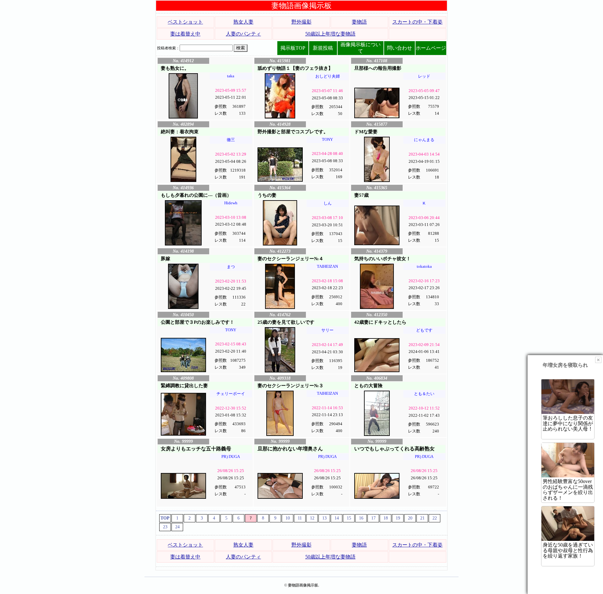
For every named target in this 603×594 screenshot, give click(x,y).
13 (324, 518)
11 (300, 518)
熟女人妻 (243, 22)
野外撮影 (301, 22)
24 (177, 527)
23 (165, 527)
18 (385, 518)
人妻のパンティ (243, 33)
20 (410, 518)
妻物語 (359, 22)
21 (422, 518)
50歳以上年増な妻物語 (330, 33)
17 (373, 518)
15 (349, 518)
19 (398, 518)
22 (434, 518)
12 (312, 518)
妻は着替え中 (185, 33)
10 (287, 518)
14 (336, 518)
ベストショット (185, 22)
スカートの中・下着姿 (417, 22)
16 (361, 518)
